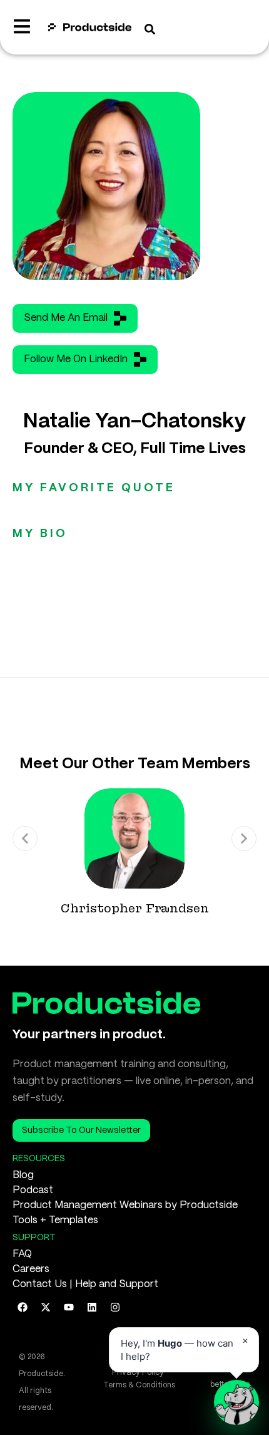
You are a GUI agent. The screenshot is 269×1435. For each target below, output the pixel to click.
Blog (23, 1175)
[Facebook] (23, 1307)
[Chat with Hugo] (236, 1402)
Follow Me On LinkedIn (76, 359)
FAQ (22, 1254)
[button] (25, 838)
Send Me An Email (66, 318)
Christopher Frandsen (135, 908)
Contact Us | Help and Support (85, 1284)
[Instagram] (115, 1307)
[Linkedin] (92, 1307)
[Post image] (134, 838)
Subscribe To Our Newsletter (81, 1130)
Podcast (33, 1190)
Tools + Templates (55, 1220)
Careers (31, 1269)
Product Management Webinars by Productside (125, 1205)
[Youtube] (69, 1307)
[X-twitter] (46, 1307)
